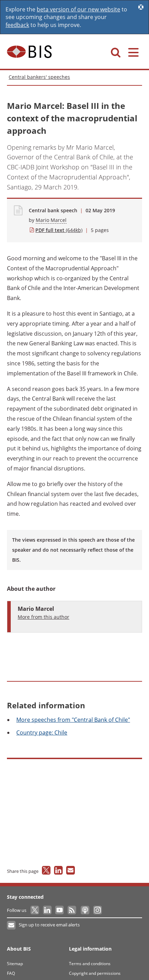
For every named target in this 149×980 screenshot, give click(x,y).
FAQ (11, 973)
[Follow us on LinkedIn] (47, 910)
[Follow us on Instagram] (97, 910)
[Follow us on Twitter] (35, 910)
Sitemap (15, 964)
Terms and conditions (90, 964)
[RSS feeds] (72, 910)
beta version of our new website (78, 9)
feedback (17, 25)
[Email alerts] (11, 925)
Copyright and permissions (95, 973)
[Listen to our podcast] (84, 910)
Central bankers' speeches (39, 77)
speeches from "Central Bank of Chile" (73, 720)
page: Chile (41, 732)
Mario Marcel (51, 220)
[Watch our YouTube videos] (60, 910)
